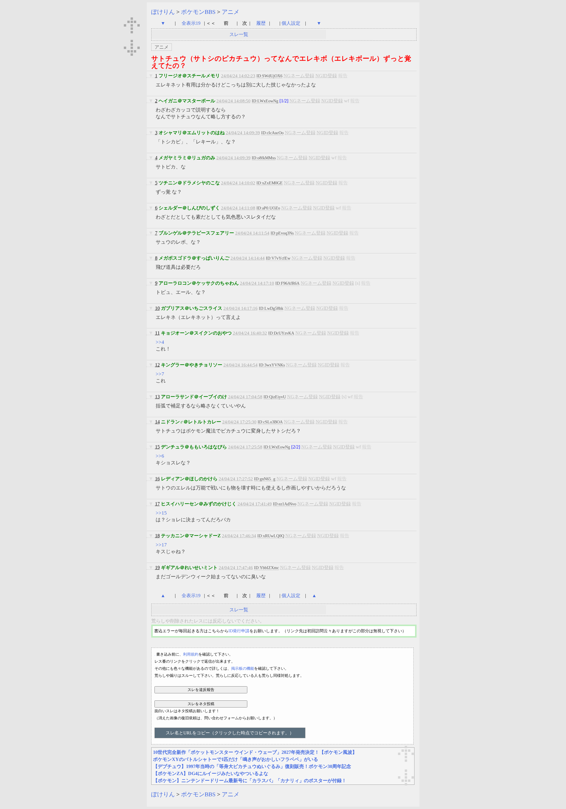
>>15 (161, 513)
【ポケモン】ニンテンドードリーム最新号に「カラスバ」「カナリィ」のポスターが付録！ (249, 780)
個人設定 (291, 23)
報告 (343, 75)
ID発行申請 (238, 631)
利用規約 (190, 654)
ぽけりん (163, 12)
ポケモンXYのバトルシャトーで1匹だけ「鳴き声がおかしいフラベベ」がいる (235, 759)
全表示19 (191, 23)
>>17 (161, 545)
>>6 (160, 456)
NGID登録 (326, 75)
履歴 (261, 23)
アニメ (230, 12)
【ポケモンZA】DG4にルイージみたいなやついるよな (210, 773)
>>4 (160, 342)
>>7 (160, 374)
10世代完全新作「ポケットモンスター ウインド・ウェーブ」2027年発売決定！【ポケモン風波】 (255, 752)
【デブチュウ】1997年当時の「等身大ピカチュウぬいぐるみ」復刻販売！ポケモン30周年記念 (252, 766)
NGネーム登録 (299, 75)
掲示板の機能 (242, 668)
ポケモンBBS (198, 12)
